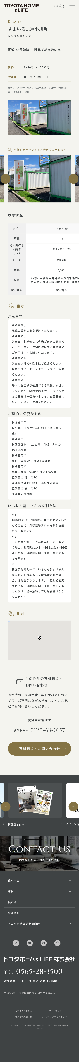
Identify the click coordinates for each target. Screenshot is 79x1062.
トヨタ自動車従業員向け (24, 924)
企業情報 (14, 913)
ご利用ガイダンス (23, 1010)
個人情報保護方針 (23, 1016)
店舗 (11, 891)
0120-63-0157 (47, 730)
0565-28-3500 (39, 971)
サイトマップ (55, 1010)
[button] (5, 179)
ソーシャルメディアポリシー (55, 1016)
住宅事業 (14, 880)
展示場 (12, 902)
